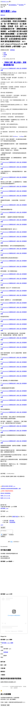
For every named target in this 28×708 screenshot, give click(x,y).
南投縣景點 (12, 522)
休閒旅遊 (12, 50)
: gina (8, 486)
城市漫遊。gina (8, 11)
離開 (8, 705)
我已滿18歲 (3, 705)
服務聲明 (16, 687)
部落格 (5, 54)
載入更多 (3, 527)
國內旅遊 (11, 520)
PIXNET (6, 686)
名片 (4, 56)
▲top (2, 524)
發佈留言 (3, 536)
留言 (17, 516)
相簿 (4, 52)
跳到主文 (3, 15)
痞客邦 (14, 516)
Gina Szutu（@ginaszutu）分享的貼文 (14, 631)
